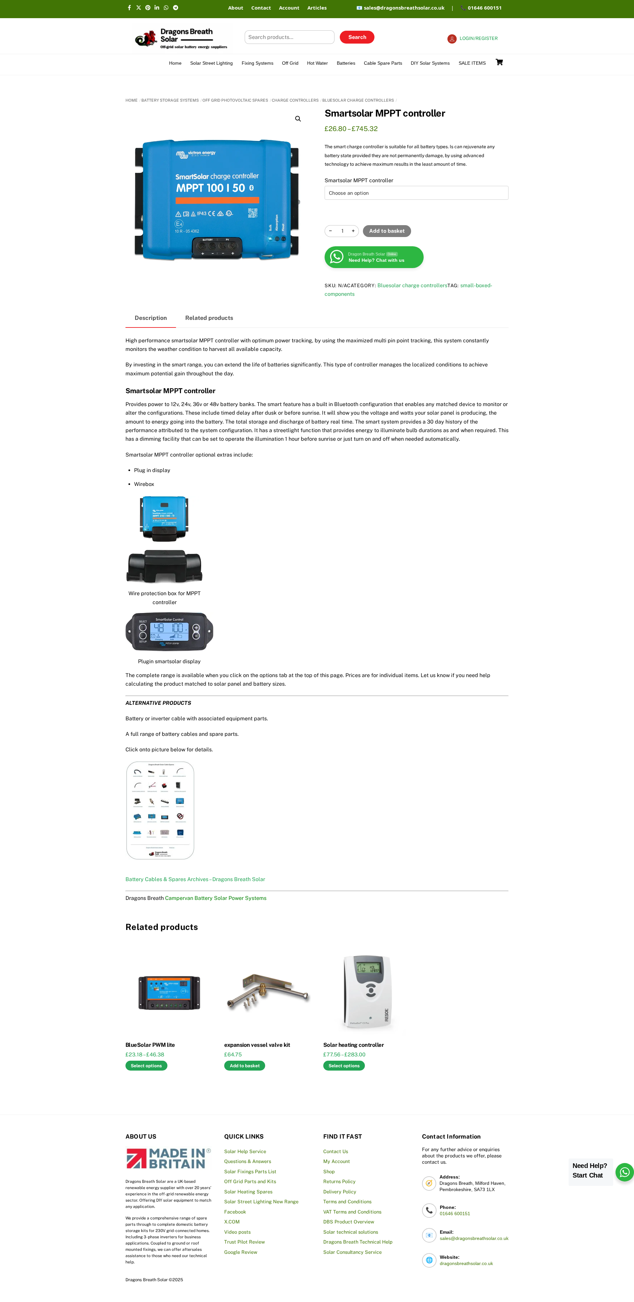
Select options (146, 1065)
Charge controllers (295, 100)
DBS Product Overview (348, 1221)
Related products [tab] (209, 317)
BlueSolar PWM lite (150, 1045)
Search (357, 37)
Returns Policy (339, 1181)
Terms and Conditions (347, 1201)
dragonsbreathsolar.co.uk (466, 1263)
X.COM (232, 1221)
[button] (298, 119)
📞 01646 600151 (481, 7)
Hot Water (317, 63)
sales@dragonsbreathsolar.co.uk (474, 1238)
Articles (317, 7)
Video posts (237, 1232)
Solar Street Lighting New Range (261, 1201)
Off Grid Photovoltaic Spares (235, 100)
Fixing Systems (257, 63)
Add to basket (387, 231)
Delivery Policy (339, 1191)
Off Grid (290, 63)
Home (175, 63)
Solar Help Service (245, 1151)
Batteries (346, 63)
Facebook (235, 1212)
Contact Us (335, 1151)
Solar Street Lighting (211, 63)
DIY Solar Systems (430, 63)
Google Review (240, 1252)
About (235, 7)
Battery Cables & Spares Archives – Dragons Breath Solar (195, 879)
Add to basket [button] (245, 1065)
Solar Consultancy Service (352, 1252)
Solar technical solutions (350, 1232)
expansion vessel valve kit (257, 1045)
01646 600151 (455, 1213)
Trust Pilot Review (244, 1242)
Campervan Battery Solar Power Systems (215, 898)
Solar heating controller (353, 1045)
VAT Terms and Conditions (352, 1212)
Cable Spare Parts (383, 63)
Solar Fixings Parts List (250, 1171)
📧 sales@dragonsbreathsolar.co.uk (400, 7)
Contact (261, 7)
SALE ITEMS (472, 63)
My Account (336, 1161)
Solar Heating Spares (248, 1191)
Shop (329, 1171)
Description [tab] (151, 317)
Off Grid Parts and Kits (250, 1181)
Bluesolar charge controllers (358, 100)
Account (289, 7)
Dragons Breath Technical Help (358, 1242)
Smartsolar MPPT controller (359, 180)
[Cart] (499, 62)
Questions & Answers (247, 1161)
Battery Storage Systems (170, 100)
